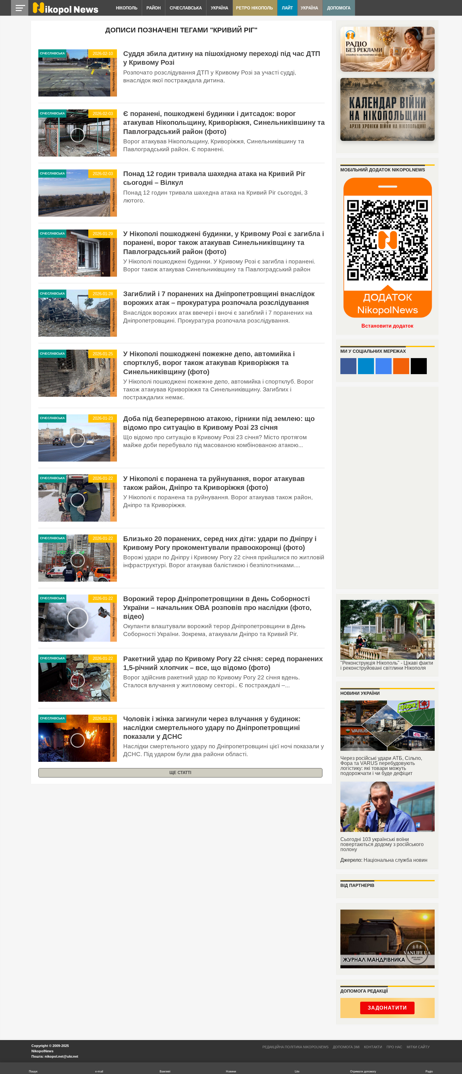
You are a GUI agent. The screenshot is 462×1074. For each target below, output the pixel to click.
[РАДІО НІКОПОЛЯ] (387, 109)
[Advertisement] (387, 487)
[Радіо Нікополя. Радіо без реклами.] (387, 49)
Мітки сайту (418, 1047)
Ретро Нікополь (254, 8)
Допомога (338, 8)
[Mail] (419, 366)
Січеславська (186, 8)
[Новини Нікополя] (65, 13)
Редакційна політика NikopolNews (295, 1047)
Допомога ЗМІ (346, 1047)
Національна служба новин (395, 860)
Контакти (373, 1047)
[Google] (384, 366)
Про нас (394, 1047)
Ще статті (180, 772)
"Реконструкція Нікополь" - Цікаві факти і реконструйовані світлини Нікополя (386, 665)
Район (153, 8)
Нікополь (126, 8)
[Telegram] (366, 366)
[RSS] (401, 366)
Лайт (287, 8)
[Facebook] (348, 366)
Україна (219, 8)
